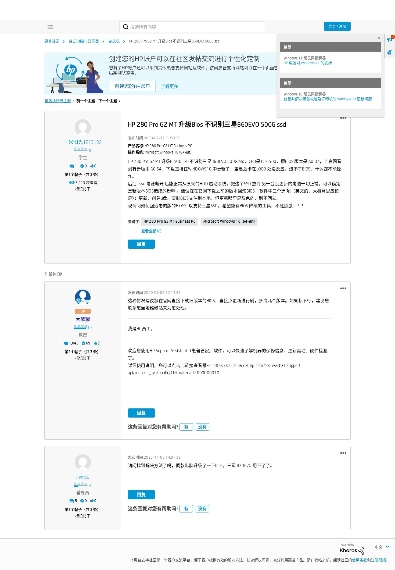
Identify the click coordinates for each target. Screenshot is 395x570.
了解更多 (169, 86)
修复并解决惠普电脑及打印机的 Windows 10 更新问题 (328, 99)
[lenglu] (83, 462)
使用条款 (359, 560)
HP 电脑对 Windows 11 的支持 (308, 62)
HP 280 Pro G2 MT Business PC (170, 221)
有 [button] (186, 427)
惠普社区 (51, 41)
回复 (141, 244)
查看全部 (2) (151, 231)
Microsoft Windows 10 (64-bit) (229, 221)
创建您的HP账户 (132, 86)
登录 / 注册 (337, 26)
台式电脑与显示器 (84, 41)
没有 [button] (202, 427)
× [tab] (379, 38)
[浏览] (48, 27)
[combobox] (192, 27)
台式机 (114, 41)
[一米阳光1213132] (83, 127)
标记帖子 (82, 189)
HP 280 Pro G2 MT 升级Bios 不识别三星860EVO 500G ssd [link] (174, 41)
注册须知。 (380, 560)
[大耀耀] (83, 298)
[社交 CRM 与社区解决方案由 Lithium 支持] (352, 549)
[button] (343, 118)
